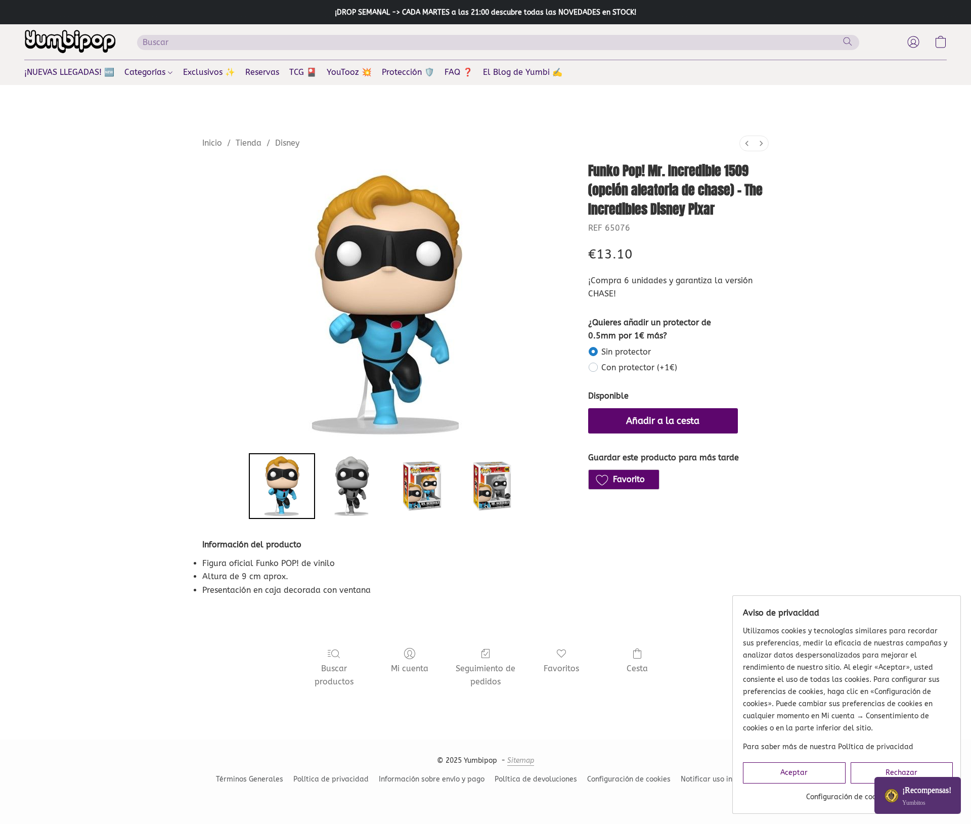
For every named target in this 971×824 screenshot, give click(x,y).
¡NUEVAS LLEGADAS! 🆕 (69, 72)
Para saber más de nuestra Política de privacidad (828, 747)
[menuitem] (747, 143)
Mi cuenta (409, 668)
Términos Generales (249, 779)
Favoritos (561, 668)
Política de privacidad (331, 779)
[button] (70, 42)
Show (917, 795)
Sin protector (626, 352)
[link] (848, 793)
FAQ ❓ (459, 72)
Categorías (146, 72)
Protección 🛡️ (408, 72)
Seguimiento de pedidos (485, 675)
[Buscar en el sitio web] (847, 41)
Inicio (212, 143)
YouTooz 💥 (349, 72)
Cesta (637, 668)
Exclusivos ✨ (209, 72)
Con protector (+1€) (639, 367)
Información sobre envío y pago (431, 779)
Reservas (262, 72)
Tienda (248, 143)
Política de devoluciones (536, 779)
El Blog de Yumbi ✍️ (522, 72)
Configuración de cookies (629, 779)
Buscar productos (334, 675)
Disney (287, 143)
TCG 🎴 (303, 72)
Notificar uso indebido (718, 779)
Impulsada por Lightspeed (485, 797)
